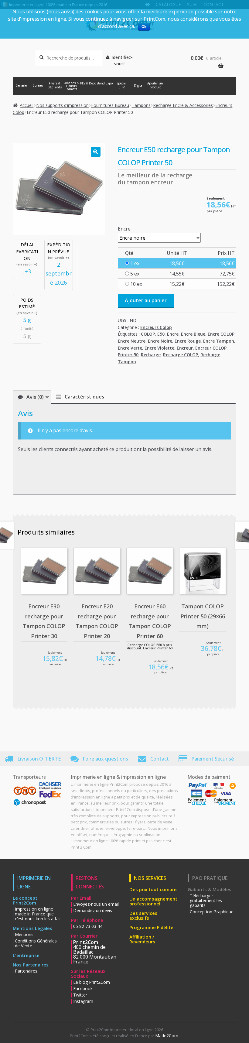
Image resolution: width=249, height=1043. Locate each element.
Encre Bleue (193, 334)
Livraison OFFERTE (39, 758)
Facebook (83, 988)
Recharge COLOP (180, 354)
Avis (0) (34, 397)
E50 (161, 334)
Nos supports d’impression (62, 105)
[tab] (32, 397)
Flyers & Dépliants (54, 85)
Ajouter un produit (155, 85)
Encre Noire (160, 341)
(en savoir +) (26, 264)
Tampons (141, 105)
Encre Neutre (131, 341)
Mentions (24, 934)
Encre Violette (159, 348)
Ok (144, 27)
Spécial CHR (122, 85)
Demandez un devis (92, 910)
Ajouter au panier (146, 300)
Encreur (185, 348)
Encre (124, 228)
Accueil (26, 105)
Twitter (80, 995)
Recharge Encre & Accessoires (183, 105)
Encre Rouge (188, 341)
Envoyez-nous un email (96, 904)
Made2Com (166, 1035)
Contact (159, 758)
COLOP (148, 334)
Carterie (21, 85)
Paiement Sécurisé (212, 758)
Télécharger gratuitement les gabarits (206, 900)
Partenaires (26, 971)
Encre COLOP (221, 334)
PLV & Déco (88, 83)
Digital (138, 85)
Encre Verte (130, 348)
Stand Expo (105, 83)
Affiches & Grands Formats (71, 86)
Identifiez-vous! (122, 60)
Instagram (83, 1001)
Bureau (37, 85)
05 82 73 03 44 (87, 926)
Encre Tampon (218, 341)
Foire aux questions (105, 758)
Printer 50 (128, 354)
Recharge (151, 354)
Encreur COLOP (211, 348)
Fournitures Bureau (110, 105)
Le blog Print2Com (91, 982)
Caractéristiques (83, 396)
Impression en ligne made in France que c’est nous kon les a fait (38, 914)
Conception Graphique (212, 911)
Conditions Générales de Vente (36, 943)
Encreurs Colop (156, 327)
